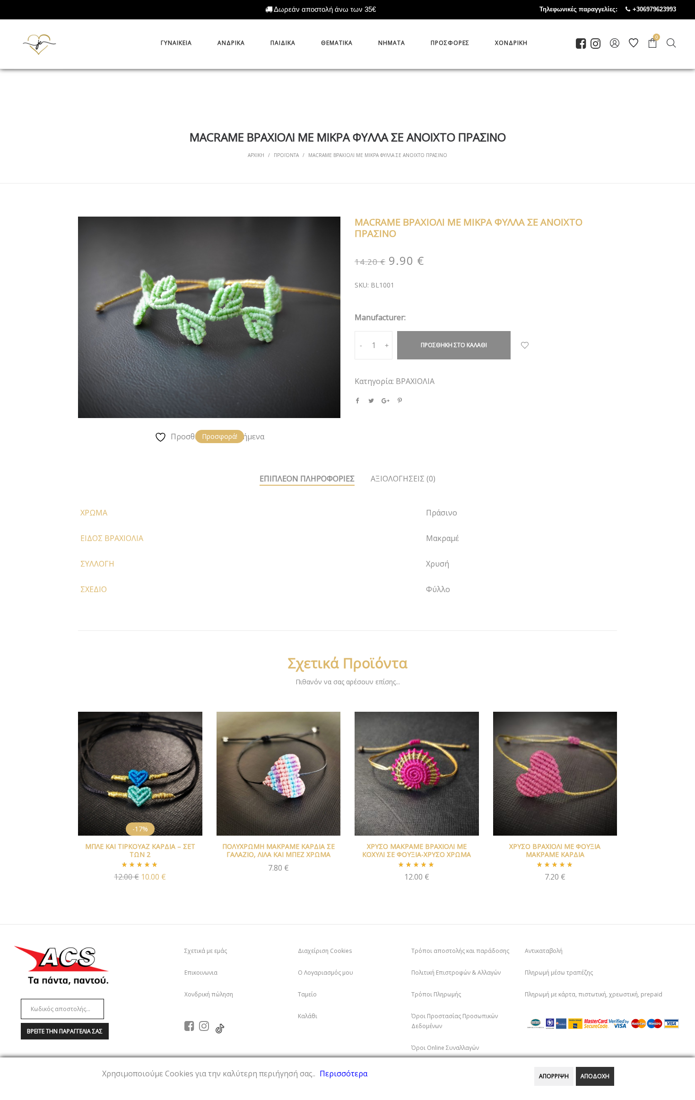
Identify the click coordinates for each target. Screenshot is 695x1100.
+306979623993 (664, 9)
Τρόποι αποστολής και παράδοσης (460, 951)
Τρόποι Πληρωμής (436, 994)
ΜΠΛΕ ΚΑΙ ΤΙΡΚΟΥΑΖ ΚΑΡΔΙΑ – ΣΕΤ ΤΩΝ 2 (140, 850)
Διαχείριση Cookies (325, 951)
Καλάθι (307, 1016)
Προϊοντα (286, 155)
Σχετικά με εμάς (205, 951)
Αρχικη (256, 155)
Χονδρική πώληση (208, 994)
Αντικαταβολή (544, 951)
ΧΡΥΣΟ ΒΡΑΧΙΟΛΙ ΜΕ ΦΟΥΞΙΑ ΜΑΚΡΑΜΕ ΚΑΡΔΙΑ (554, 850)
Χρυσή (437, 564)
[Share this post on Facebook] (357, 400)
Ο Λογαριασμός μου (325, 973)
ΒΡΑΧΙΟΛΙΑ (415, 381)
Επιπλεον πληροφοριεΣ (307, 478)
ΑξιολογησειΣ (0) (403, 478)
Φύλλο (438, 589)
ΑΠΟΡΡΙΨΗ (554, 1076)
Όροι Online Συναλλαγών (445, 1048)
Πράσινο (441, 512)
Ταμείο (307, 994)
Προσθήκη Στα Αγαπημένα (524, 345)
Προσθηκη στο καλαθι (454, 345)
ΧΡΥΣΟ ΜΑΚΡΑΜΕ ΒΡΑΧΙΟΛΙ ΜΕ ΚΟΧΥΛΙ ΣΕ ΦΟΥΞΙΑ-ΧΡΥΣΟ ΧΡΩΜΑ (416, 850)
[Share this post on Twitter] (371, 400)
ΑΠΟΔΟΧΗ (595, 1076)
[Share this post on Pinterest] (399, 400)
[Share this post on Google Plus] (385, 400)
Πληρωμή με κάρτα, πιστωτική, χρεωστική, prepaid (593, 994)
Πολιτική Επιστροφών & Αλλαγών (456, 973)
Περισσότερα (343, 1073)
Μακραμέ (442, 538)
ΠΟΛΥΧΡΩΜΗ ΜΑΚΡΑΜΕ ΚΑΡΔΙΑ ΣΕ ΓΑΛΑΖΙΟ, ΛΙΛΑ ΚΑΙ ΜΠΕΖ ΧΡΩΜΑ (278, 850)
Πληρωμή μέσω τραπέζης (559, 973)
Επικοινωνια (200, 973)
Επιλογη (416, 881)
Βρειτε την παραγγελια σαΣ (65, 1031)
